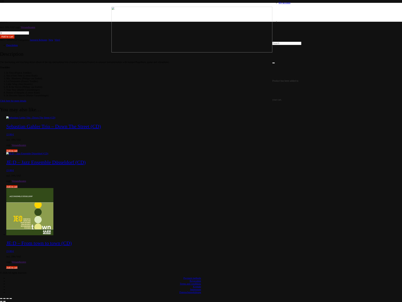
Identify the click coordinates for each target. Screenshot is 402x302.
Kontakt (197, 286)
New (51, 40)
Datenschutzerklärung (190, 292)
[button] (11, 150)
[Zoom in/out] (1, 298)
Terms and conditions (190, 283)
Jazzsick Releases (38, 40)
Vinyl (57, 40)
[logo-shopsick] (191, 51)
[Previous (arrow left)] (1, 301)
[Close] (273, 62)
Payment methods (192, 278)
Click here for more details (13, 100)
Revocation (195, 281)
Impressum (195, 289)
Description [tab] (12, 45)
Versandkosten (28, 27)
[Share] (7, 298)
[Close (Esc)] (10, 298)
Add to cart (7, 36)
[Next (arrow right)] (4, 301)
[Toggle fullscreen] (4, 298)
